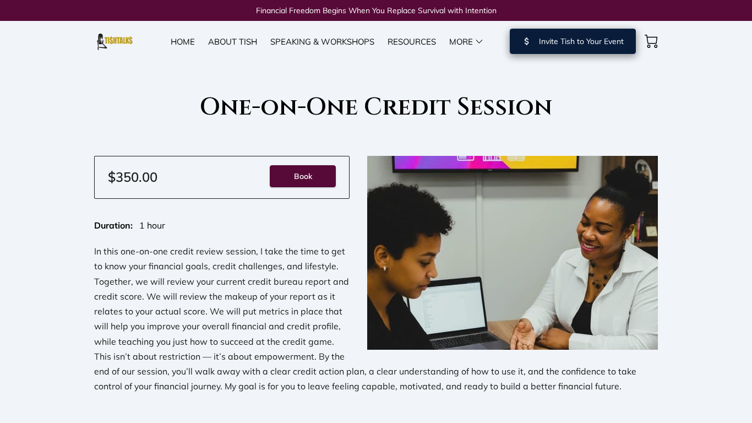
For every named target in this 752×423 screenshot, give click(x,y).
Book (303, 176)
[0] (651, 41)
